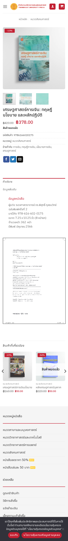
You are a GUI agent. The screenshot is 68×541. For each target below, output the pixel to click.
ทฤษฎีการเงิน (28, 147)
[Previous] (8, 58)
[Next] (59, 58)
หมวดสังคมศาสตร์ (40, 19)
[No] (63, 530)
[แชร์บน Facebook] (6, 159)
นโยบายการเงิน (43, 147)
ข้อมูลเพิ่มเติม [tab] (10, 189)
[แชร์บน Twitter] (13, 159)
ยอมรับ (14, 534)
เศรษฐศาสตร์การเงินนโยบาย (17, 387)
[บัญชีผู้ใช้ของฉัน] (52, 7)
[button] (5, 6)
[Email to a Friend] (20, 159)
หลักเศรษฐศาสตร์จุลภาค (48, 387)
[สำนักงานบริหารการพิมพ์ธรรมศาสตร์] (28, 6)
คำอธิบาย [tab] (7, 181)
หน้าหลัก (23, 19)
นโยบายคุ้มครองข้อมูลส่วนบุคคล (41, 534)
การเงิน (17, 147)
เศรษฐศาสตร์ (9, 150)
